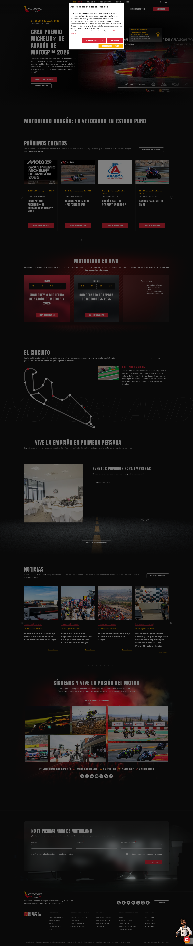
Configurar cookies (110, 46)
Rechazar (115, 40)
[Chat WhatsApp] (187, 939)
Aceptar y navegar (94, 40)
